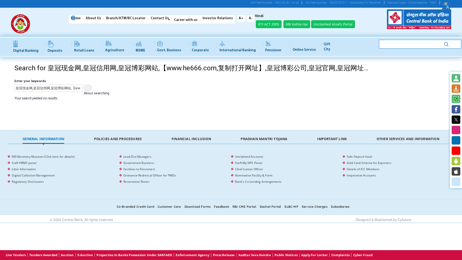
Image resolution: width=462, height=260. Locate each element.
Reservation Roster (136, 182)
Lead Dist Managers (137, 157)
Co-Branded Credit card (135, 206)
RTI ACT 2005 (268, 24)
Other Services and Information (408, 138)
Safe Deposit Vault (359, 157)
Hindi (259, 16)
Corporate (200, 50)
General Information (43, 138)
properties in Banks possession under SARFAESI (134, 255)
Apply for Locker (314, 255)
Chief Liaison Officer (249, 169)
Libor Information (24, 169)
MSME (140, 50)
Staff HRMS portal (24, 163)
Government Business (138, 163)
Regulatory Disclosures (28, 182)
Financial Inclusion (191, 138)
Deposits (55, 51)
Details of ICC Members (363, 169)
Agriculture (114, 50)
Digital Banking (25, 51)
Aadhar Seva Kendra (254, 255)
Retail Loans (84, 50)
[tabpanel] (231, 169)
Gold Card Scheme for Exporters (369, 163)
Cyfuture (404, 219)
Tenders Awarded (43, 255)
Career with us (186, 20)
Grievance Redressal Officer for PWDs (149, 175)
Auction (67, 255)
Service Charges (314, 206)
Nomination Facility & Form (253, 175)
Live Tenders (16, 255)
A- (251, 18)
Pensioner (273, 50)
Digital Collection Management (33, 175)
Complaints (340, 255)
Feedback (221, 206)
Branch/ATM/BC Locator (126, 18)
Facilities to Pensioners (139, 169)
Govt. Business (169, 50)
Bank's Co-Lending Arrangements (258, 182)
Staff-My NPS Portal (248, 163)
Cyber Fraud (362, 255)
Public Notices (286, 255)
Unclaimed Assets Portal (333, 24)
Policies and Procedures (118, 138)
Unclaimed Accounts (249, 157)
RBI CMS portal (244, 206)
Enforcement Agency (192, 255)
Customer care (169, 206)
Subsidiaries (340, 206)
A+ (241, 18)
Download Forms (198, 206)
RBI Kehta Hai (297, 24)
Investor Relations (218, 18)
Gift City (327, 47)
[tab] (43, 139)
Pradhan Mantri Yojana (264, 138)
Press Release (224, 255)
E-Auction (85, 255)
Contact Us (160, 18)
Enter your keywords (30, 81)
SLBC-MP (291, 206)
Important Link (332, 138)
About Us (93, 18)
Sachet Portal (270, 206)
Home (76, 18)
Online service (304, 50)
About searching (96, 93)
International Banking (237, 50)
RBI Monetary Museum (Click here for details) (43, 157)
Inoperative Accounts (361, 175)
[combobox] (446, 5)
